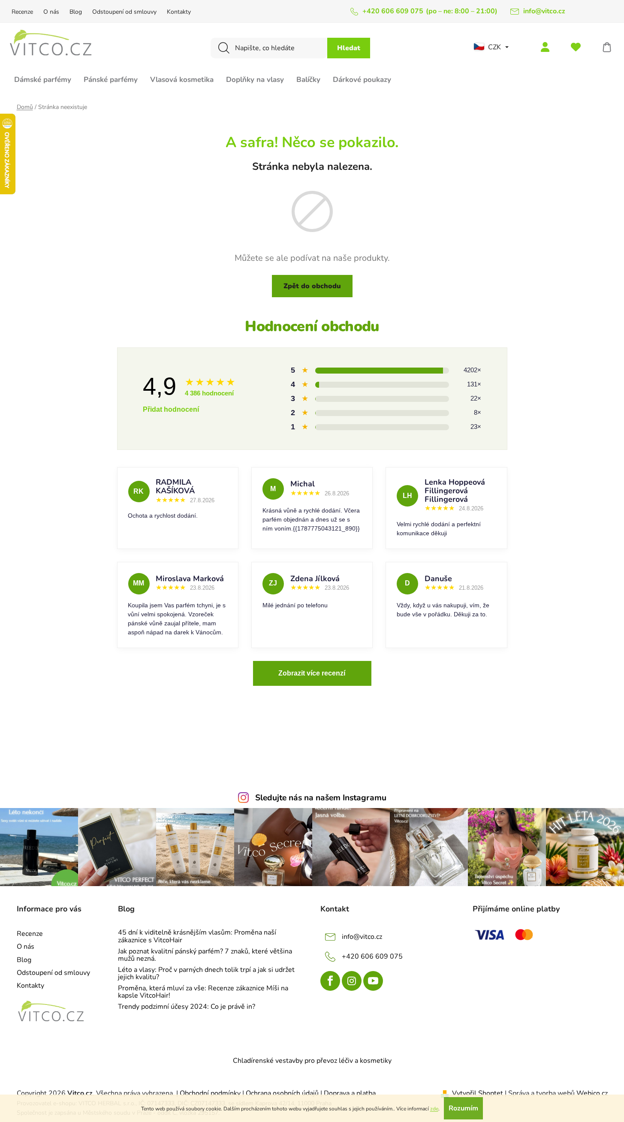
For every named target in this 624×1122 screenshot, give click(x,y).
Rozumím (463, 1108)
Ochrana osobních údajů (282, 1093)
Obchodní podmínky (211, 1093)
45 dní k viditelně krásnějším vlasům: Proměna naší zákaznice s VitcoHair (197, 936)
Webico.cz (592, 1093)
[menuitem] (42, 83)
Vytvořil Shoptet (477, 1093)
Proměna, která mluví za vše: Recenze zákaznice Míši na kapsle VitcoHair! (203, 992)
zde (434, 1108)
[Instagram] (352, 981)
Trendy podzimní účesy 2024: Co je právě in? (186, 1007)
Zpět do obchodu (312, 286)
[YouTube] (373, 981)
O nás (51, 12)
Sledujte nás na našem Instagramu (320, 797)
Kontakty (179, 12)
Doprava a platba (350, 1093)
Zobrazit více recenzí (311, 673)
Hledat (348, 48)
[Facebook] (330, 981)
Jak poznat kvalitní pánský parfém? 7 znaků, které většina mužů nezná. (205, 955)
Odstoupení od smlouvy (124, 12)
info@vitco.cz (362, 936)
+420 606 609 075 (372, 956)
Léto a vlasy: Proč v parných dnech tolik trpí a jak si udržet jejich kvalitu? (206, 973)
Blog (75, 12)
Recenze (22, 12)
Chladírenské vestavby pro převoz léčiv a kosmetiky (312, 1060)
